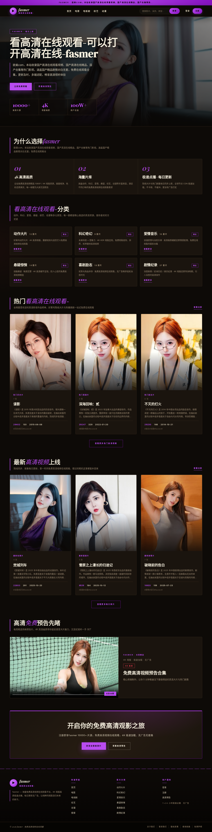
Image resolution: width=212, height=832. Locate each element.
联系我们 (163, 827)
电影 (77, 11)
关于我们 (151, 827)
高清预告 (166, 797)
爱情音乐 (121, 797)
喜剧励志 (121, 807)
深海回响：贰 (89, 403)
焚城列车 (20, 565)
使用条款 (186, 827)
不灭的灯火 (152, 403)
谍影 (16, 403)
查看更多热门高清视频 (106, 443)
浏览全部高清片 (93, 746)
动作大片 (121, 787)
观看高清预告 (45, 86)
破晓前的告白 (154, 565)
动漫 (104, 11)
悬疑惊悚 (121, 802)
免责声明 (198, 827)
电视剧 (86, 11)
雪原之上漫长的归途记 (96, 565)
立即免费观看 (20, 86)
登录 (187, 11)
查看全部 (198, 307)
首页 (69, 11)
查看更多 (18, 249)
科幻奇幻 (121, 792)
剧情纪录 (121, 813)
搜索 (174, 11)
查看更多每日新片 (106, 604)
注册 (197, 11)
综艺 (96, 11)
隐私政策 (175, 827)
